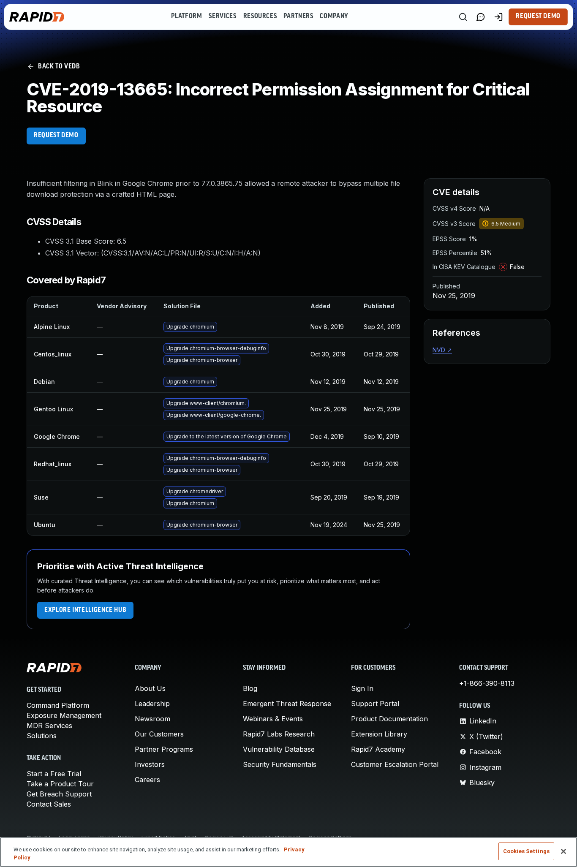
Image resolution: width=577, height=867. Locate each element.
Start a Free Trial (54, 773)
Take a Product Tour (60, 784)
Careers (147, 779)
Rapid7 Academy (378, 749)
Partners (298, 16)
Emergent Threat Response (287, 703)
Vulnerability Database (279, 749)
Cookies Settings (526, 851)
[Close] (563, 851)
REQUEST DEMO (56, 135)
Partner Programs (164, 749)
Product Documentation (389, 719)
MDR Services (49, 725)
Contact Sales (49, 804)
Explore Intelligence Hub (85, 610)
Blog (250, 688)
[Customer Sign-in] (498, 16)
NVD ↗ (442, 349)
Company (334, 16)
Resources (260, 16)
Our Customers (159, 734)
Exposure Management (64, 715)
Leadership (152, 703)
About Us (150, 688)
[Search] (463, 16)
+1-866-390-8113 (486, 683)
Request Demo (538, 16)
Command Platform (58, 705)
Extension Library (379, 734)
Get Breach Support (59, 794)
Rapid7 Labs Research (279, 734)
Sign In (362, 688)
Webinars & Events (273, 719)
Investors (150, 764)
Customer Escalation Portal (394, 764)
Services (222, 16)
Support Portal (375, 703)
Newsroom (152, 719)
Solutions (42, 735)
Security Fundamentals (279, 764)
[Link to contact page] (480, 16)
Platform (186, 16)
